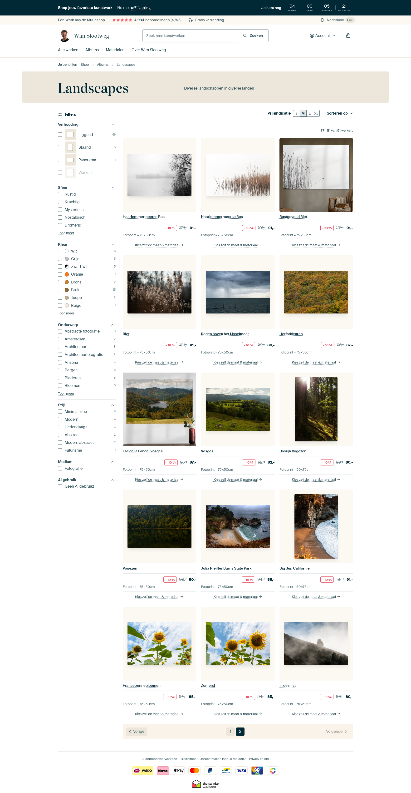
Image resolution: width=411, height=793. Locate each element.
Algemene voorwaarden (159, 759)
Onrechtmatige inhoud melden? (222, 759)
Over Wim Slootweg (149, 49)
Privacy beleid (259, 759)
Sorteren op (337, 113)
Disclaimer (188, 759)
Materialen (115, 49)
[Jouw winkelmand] (348, 35)
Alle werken (68, 49)
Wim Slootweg (91, 36)
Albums (92, 49)
